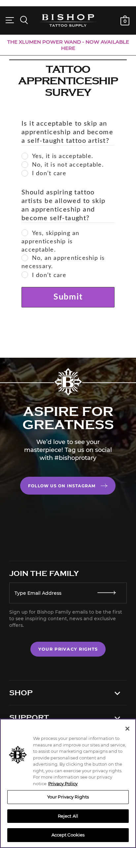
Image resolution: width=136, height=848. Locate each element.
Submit (68, 297)
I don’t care (49, 174)
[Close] (127, 728)
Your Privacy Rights (68, 649)
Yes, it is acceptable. (62, 156)
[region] (68, 783)
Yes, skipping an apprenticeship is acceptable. (50, 241)
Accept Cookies (68, 834)
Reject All (68, 816)
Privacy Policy (63, 783)
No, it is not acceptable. (68, 165)
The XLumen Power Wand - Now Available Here (68, 45)
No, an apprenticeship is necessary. (63, 262)
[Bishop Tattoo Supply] (68, 20)
